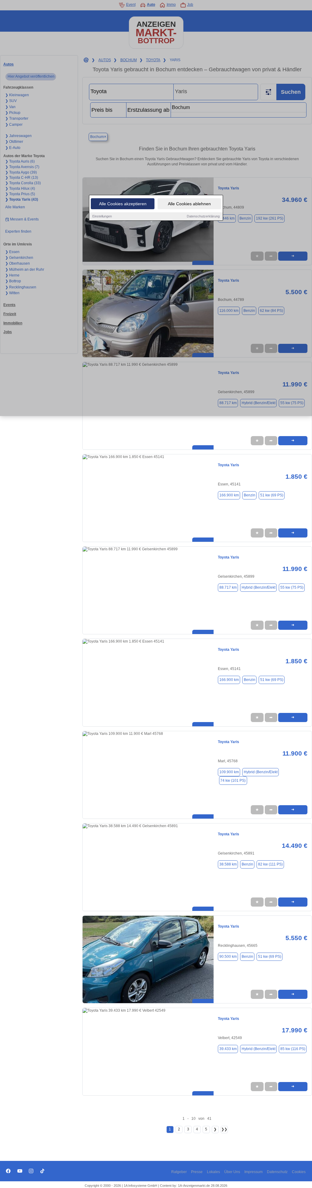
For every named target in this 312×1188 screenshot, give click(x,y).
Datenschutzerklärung (203, 216)
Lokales (213, 1172)
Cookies (299, 1172)
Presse (197, 1172)
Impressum (253, 1172)
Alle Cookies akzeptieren (123, 203)
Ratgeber (179, 1172)
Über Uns (232, 1172)
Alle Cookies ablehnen (189, 203)
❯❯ (224, 1129)
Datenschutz (277, 1172)
